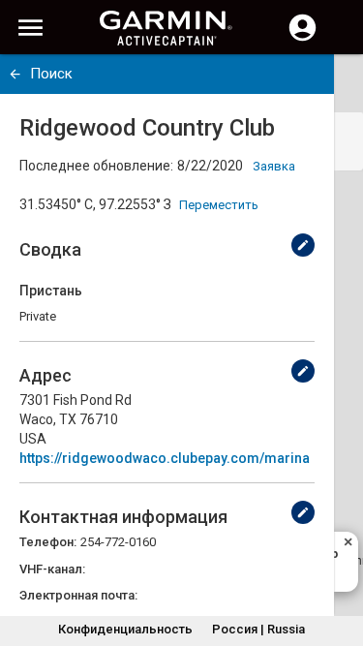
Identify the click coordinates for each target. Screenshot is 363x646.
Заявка (274, 166)
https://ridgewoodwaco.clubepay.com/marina (164, 458)
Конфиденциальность (125, 629)
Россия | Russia (258, 629)
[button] (338, 557)
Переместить (218, 205)
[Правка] (303, 245)
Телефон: (47, 542)
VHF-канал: (52, 569)
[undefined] (15, 74)
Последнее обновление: (96, 165)
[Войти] (302, 38)
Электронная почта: (78, 595)
